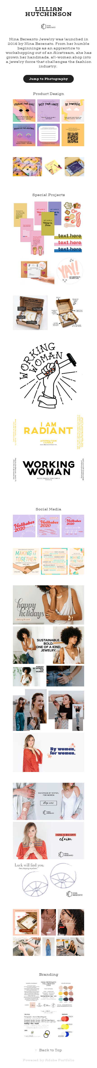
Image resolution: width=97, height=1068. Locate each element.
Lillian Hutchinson (48, 12)
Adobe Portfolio (59, 1060)
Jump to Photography (48, 79)
